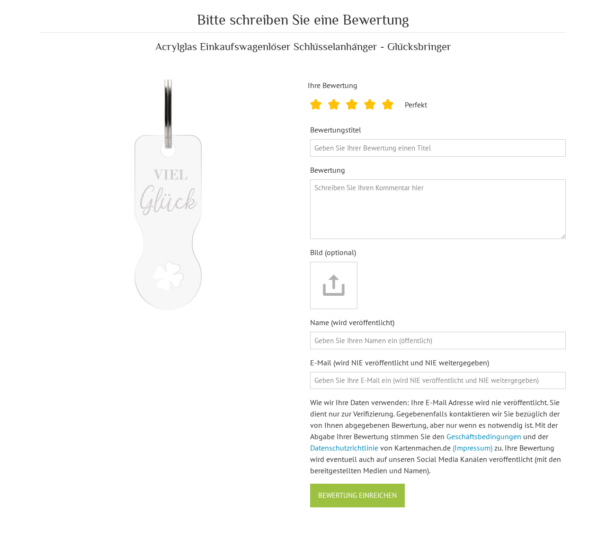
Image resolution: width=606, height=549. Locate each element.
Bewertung (327, 170)
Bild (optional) (333, 252)
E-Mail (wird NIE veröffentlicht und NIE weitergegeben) (399, 362)
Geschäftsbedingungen (483, 436)
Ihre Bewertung (332, 85)
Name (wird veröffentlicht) (352, 322)
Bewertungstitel (335, 129)
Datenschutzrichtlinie (344, 447)
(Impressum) (472, 447)
